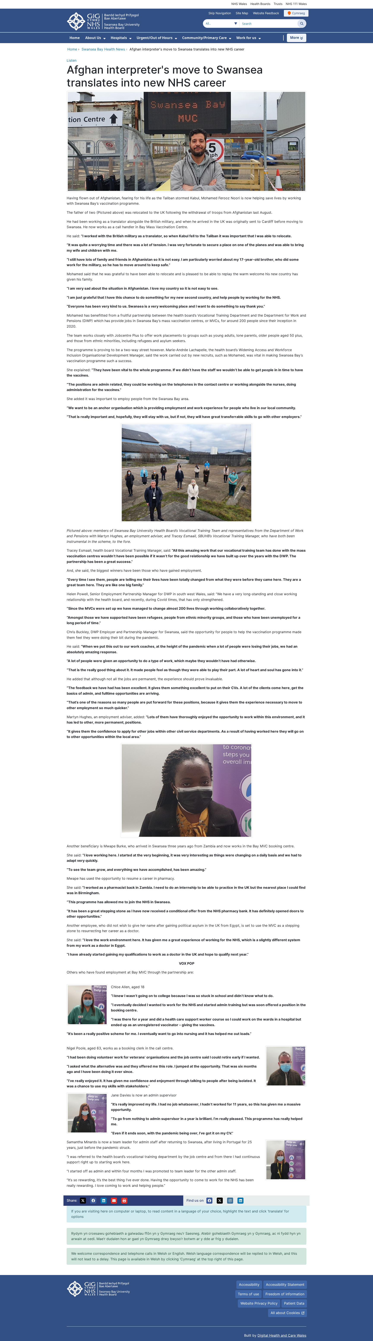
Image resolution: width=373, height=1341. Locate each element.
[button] (83, 1200)
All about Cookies (285, 1313)
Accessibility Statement (285, 1284)
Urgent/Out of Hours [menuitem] (154, 37)
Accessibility (249, 1284)
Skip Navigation (220, 13)
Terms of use (248, 1294)
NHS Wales (239, 4)
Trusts (278, 4)
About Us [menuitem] (93, 37)
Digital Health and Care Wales (282, 1335)
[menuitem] (104, 38)
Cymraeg (298, 13)
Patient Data (294, 1303)
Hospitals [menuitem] (119, 37)
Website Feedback (266, 13)
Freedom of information (285, 1294)
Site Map (242, 13)
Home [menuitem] (75, 37)
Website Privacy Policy (259, 1303)
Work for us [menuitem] (246, 37)
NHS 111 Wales (296, 4)
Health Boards (260, 4)
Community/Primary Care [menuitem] (204, 37)
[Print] (124, 1200)
